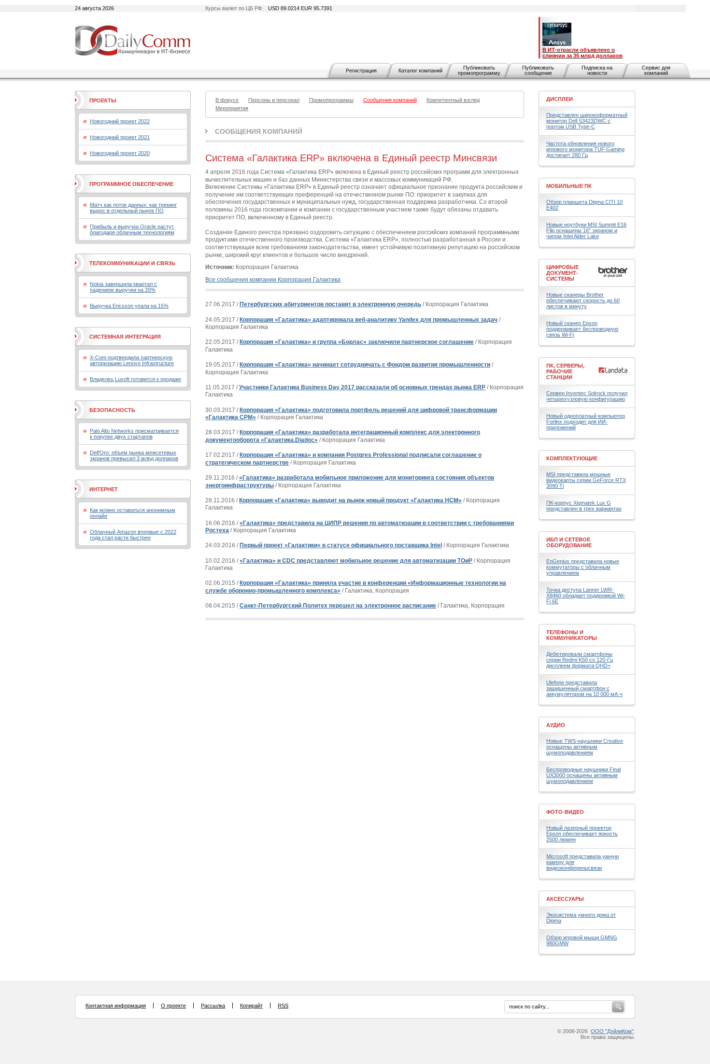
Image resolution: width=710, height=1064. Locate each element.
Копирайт (251, 1005)
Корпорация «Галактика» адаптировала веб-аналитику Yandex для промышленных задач (368, 319)
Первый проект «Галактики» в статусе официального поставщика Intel (341, 545)
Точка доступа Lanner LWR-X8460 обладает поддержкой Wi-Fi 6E (585, 595)
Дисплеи (559, 99)
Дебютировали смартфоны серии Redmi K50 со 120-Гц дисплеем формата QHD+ (579, 659)
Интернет (103, 489)
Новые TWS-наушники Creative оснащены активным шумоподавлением (584, 746)
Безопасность (112, 410)
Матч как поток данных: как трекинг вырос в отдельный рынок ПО (133, 207)
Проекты (102, 100)
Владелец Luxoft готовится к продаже (135, 379)
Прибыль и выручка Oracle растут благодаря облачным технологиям (132, 229)
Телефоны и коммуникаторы (571, 635)
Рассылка (213, 1005)
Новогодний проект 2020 (120, 153)
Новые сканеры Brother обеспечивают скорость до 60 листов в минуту (583, 300)
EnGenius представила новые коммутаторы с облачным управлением (582, 567)
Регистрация (361, 70)
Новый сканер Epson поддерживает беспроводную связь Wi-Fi (582, 329)
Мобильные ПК (569, 186)
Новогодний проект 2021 (120, 137)
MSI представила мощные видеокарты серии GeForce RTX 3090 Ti (586, 480)
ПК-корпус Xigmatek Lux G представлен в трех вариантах (584, 505)
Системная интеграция (125, 337)
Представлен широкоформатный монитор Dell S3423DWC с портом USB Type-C (586, 120)
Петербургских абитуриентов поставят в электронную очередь (330, 304)
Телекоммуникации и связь (132, 263)
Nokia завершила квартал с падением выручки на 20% (123, 287)
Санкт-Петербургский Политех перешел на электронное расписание (338, 605)
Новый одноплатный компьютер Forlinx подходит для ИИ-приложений (585, 421)
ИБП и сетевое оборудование (569, 542)
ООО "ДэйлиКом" (612, 1031)
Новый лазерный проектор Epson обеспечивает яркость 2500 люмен (582, 833)
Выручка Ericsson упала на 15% (129, 306)
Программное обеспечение (131, 184)
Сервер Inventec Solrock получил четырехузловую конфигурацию (586, 396)
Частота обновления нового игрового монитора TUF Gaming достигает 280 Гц (585, 149)
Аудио (555, 725)
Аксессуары (565, 899)
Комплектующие (571, 458)
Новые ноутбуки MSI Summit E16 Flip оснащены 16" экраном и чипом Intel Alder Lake (586, 230)
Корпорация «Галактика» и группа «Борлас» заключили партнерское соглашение (357, 342)
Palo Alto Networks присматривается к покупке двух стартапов (134, 434)
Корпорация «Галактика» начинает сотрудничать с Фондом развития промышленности (365, 364)
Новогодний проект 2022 (120, 121)
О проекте (173, 1005)
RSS (283, 1005)
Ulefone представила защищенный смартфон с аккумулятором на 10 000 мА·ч (584, 688)
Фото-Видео (565, 812)
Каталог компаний (420, 70)
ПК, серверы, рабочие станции (565, 371)
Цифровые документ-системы (562, 273)
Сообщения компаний (258, 131)
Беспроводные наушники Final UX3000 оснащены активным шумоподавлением (583, 775)
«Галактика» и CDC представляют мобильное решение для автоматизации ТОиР (356, 560)
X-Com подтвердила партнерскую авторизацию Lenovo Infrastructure (132, 360)
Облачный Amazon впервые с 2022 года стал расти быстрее (133, 534)
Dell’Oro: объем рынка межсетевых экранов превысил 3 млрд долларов (134, 455)
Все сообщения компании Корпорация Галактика (273, 279)
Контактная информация (115, 1005)
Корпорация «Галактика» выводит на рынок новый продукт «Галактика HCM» (350, 500)
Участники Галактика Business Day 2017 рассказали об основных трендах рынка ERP (362, 387)
